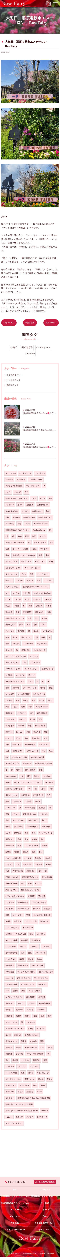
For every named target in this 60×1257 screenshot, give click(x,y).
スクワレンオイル (12, 587)
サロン (42, 498)
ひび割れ (17, 833)
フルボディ (10, 505)
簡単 (33, 700)
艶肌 (28, 915)
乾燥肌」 (9, 1010)
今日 (43, 751)
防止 (29, 618)
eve (7, 757)
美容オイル (30, 871)
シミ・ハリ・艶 (31, 921)
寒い (42, 839)
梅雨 (49, 1016)
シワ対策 (31, 896)
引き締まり (36, 940)
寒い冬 (47, 858)
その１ (50, 700)
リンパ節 (29, 1010)
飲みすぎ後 (10, 726)
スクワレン (48, 580)
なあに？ (29, 580)
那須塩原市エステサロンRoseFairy (35, 587)
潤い (7, 1060)
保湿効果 (21, 726)
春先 (30, 883)
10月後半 (9, 675)
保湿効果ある (40, 726)
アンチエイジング (30, 688)
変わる (36, 631)
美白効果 (9, 1054)
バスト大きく (11, 959)
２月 (17, 864)
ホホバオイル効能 (37, 757)
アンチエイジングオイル (15, 1028)
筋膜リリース (29, 1079)
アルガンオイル (11, 561)
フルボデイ (44, 549)
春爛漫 (21, 959)
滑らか (18, 1047)
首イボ (49, 1047)
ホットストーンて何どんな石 (17, 498)
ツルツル (31, 1003)
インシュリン (11, 1085)
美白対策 (41, 896)
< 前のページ (9, 323)
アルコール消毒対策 (13, 858)
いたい (15, 707)
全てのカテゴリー (15, 375)
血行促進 (17, 921)
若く (22, 953)
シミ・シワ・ (18, 915)
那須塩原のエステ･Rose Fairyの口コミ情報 (34, 1098)
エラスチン (46, 946)
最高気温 (42, 808)
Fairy (7, 517)
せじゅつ (25, 511)
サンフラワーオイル (13, 568)
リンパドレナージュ (13, 1079)
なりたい (22, 719)
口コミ (30, 1073)
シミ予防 (16, 593)
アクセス (29, 1117)
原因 (35, 625)
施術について (13, 385)
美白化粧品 (18, 827)
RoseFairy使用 (30, 744)
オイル (20, 505)
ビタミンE (44, 814)
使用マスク (10, 839)
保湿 (7, 751)
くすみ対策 (10, 902)
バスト (43, 625)
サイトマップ (45, 1230)
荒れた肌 (9, 1047)
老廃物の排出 (23, 902)
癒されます (10, 909)
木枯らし (9, 732)
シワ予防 (19, 1054)
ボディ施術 (46, 827)
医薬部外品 (25, 795)
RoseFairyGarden (39, 530)
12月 (31, 713)
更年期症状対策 (44, 1003)
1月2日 (43, 789)
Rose (48, 511)
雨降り (27, 1016)
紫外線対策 (30, 997)
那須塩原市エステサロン (15, 618)
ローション (17, 801)
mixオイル (9, 978)
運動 (49, 612)
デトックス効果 (11, 1073)
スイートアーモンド (32, 568)
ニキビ (48, 606)
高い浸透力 (10, 965)
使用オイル (25, 650)
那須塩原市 (21, 479)
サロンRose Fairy (12, 511)
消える (8, 606)
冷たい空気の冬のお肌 (43, 763)
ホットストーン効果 (20, 549)
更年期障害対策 (11, 953)
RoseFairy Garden (41, 524)
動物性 (8, 852)
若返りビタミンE (12, 877)
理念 (19, 524)
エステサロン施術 (35, 479)
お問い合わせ (42, 1117)
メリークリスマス (12, 763)
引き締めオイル (39, 650)
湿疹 (7, 820)
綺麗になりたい (11, 890)
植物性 (16, 852)
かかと (8, 833)
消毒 (28, 732)
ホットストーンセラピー (15, 543)
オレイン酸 (43, 871)
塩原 (34, 536)
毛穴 (48, 795)
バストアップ (40, 953)
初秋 (43, 637)
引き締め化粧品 (32, 827)
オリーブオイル (11, 574)
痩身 (19, 845)
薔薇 (35, 1016)
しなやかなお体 (39, 694)
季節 (30, 707)
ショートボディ (40, 543)
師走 (40, 770)
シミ (7, 593)
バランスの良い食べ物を (15, 896)
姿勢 (45, 1060)
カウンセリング (43, 1073)
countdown (47, 776)
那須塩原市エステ (45, 517)
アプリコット (35, 662)
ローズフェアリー (31, 669)
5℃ (50, 808)
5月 (7, 536)
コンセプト (10, 1098)
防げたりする (11, 625)
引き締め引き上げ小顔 (42, 915)
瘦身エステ (39, 612)
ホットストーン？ (33, 486)
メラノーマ (34, 1066)
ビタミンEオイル (29, 814)
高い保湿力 (10, 972)
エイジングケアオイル (14, 997)
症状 (19, 839)
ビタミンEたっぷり (45, 972)
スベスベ (21, 1003)
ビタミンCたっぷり (39, 902)
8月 (29, 543)
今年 (21, 776)
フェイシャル (11, 473)
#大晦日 (14, 347)
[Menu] (55, 3)
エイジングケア (34, 991)
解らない (9, 580)
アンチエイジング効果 (26, 972)
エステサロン (40, 473)
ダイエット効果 (11, 940)
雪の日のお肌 (30, 770)
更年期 (15, 1060)
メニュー (9, 1117)
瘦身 (7, 555)
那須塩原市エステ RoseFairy (24, 555)
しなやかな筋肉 (11, 984)
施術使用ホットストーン (15, 681)
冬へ (26, 738)
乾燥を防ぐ (10, 713)
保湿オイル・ (44, 744)
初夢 (51, 789)
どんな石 (17, 492)
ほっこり (9, 738)
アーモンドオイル (41, 978)
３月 (7, 871)
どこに (27, 599)
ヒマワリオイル (32, 751)
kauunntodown (11, 776)
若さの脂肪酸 (47, 877)
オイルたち (22, 713)
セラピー (42, 536)
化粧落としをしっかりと (30, 890)
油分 (7, 744)
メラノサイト (24, 1085)
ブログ (23, 574)
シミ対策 (26, 593)
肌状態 (30, 1028)
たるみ (20, 1092)
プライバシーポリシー (14, 1123)
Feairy (51, 561)
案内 (47, 555)
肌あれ (39, 959)
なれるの (39, 606)
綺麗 (7, 707)
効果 (7, 549)
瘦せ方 (41, 700)
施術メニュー (37, 511)
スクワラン (34, 656)
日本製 (37, 801)
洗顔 (22, 883)
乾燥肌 (25, 852)
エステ (39, 1092)
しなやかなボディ (28, 984)
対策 (17, 612)
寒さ (26, 839)
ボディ (30, 681)
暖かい (18, 738)
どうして (37, 599)
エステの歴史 (28, 644)
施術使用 (29, 505)
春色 (33, 833)
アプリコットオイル (13, 669)
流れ (7, 644)
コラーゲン (34, 946)
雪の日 (18, 770)
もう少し (9, 864)
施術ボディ (44, 921)
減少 (7, 637)
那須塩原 (29, 1092)
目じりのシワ (26, 637)
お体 (17, 700)
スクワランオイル (12, 662)
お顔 (40, 852)
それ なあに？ (43, 574)
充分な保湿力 (23, 965)
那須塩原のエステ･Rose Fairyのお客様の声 (22, 1111)
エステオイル (18, 751)
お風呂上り (27, 864)
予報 (7, 814)
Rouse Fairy (10, 524)
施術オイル (10, 1003)
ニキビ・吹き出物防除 (34, 1054)
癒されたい (41, 1028)
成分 (38, 580)
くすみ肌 (33, 1041)
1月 (29, 789)
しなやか (9, 700)
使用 (51, 543)
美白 (30, 606)
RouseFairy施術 (29, 517)
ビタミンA (25, 1060)
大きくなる (10, 631)
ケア (28, 625)
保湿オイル (17, 744)
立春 (26, 833)
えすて (33, 498)
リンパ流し (41, 934)
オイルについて (14, 380)
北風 (33, 852)
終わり (36, 776)
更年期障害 (27, 612)
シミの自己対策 (24, 694)
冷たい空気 (27, 763)
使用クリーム (38, 795)
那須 (27, 536)
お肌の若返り (33, 820)
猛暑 (40, 555)
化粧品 (8, 827)
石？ (26, 492)
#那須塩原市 (27, 347)
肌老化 (23, 1041)
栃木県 (42, 688)
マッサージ (41, 1010)
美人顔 (25, 700)
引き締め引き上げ (31, 1035)
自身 (35, 1085)
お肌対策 (38, 864)
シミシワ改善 (11, 946)
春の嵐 (30, 959)
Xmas (51, 751)
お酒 (40, 719)
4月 (50, 530)
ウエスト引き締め (12, 928)
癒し (31, 934)
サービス (44, 1111)
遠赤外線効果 (42, 713)
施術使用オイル (43, 505)
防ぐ (21, 625)
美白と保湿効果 (11, 883)
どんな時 (17, 599)
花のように (22, 1066)
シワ (36, 618)
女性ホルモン (47, 631)
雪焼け (44, 845)
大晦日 (8, 782)
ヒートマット (11, 719)
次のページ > (51, 323)
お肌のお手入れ (24, 909)
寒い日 (32, 719)
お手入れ (16, 814)
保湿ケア (36, 909)
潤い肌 (40, 1079)
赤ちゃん (9, 650)
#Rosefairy (30, 354)
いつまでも (20, 675)
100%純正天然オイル (30, 877)
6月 (13, 536)
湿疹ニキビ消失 (37, 965)
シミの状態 (10, 694)
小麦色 (16, 606)
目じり (15, 637)
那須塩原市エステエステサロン (17, 530)
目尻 (30, 953)
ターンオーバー (18, 820)
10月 (24, 662)
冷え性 (8, 1035)
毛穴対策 (9, 1016)
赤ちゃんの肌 (42, 644)
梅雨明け (36, 1060)
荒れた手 (37, 732)
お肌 (50, 688)
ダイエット (42, 984)
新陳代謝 (17, 1035)
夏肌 (42, 1041)
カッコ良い (10, 1092)
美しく (44, 820)
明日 (28, 776)
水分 (45, 738)
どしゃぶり (30, 1022)
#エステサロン (43, 347)
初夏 (42, 1016)
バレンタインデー (31, 845)
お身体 (34, 839)
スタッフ (19, 1117)
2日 (35, 789)
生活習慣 (21, 631)
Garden (27, 524)
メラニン (22, 946)
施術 (50, 498)
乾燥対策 (16, 688)
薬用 (7, 801)
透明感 (42, 1085)
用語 (31, 574)
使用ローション (11, 795)
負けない (19, 732)
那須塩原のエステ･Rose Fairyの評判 (19, 1104)
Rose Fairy (9, 479)
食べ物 (44, 618)
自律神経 (24, 940)
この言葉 (19, 580)
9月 (36, 637)
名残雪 (8, 921)
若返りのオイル (31, 1047)
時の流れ (16, 644)
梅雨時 (18, 1016)
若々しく (31, 675)
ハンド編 (27, 858)
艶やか (49, 1079)
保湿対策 (41, 997)
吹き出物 (9, 612)
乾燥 (23, 707)
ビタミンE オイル (23, 978)
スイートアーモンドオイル (16, 656)
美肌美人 (38, 858)
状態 (30, 726)
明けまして (49, 782)
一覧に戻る (30, 323)
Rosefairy (16, 517)
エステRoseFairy (42, 707)
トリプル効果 (28, 928)
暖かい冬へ (36, 738)
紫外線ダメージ (11, 1041)
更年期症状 (10, 845)
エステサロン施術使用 (14, 486)
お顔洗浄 (47, 909)
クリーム (28, 801)
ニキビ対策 (10, 1066)
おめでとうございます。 (15, 789)
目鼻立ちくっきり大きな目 (16, 934)
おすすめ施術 (30, 808)
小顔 (7, 915)
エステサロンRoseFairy (42, 593)
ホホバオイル (26, 561)
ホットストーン (25, 473)
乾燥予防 (19, 1010)
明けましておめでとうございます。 (27, 782)
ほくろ (8, 599)
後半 (20, 536)
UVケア (38, 883)
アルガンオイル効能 (19, 757)
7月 (48, 1054)
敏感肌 (48, 864)
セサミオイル (40, 561)
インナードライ (11, 1022)
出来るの (47, 599)
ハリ (7, 991)
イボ (42, 1047)
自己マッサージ (48, 669)
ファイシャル (11, 808)
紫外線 (15, 991)
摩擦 (23, 991)
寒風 (45, 732)
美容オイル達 (18, 871)
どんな (8, 492)
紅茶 (22, 1073)
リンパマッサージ (45, 833)
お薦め (34, 549)
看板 (7, 688)
